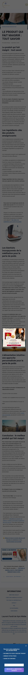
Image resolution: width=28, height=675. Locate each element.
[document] (14, 337)
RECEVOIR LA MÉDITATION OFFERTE (14, 669)
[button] (26, 646)
